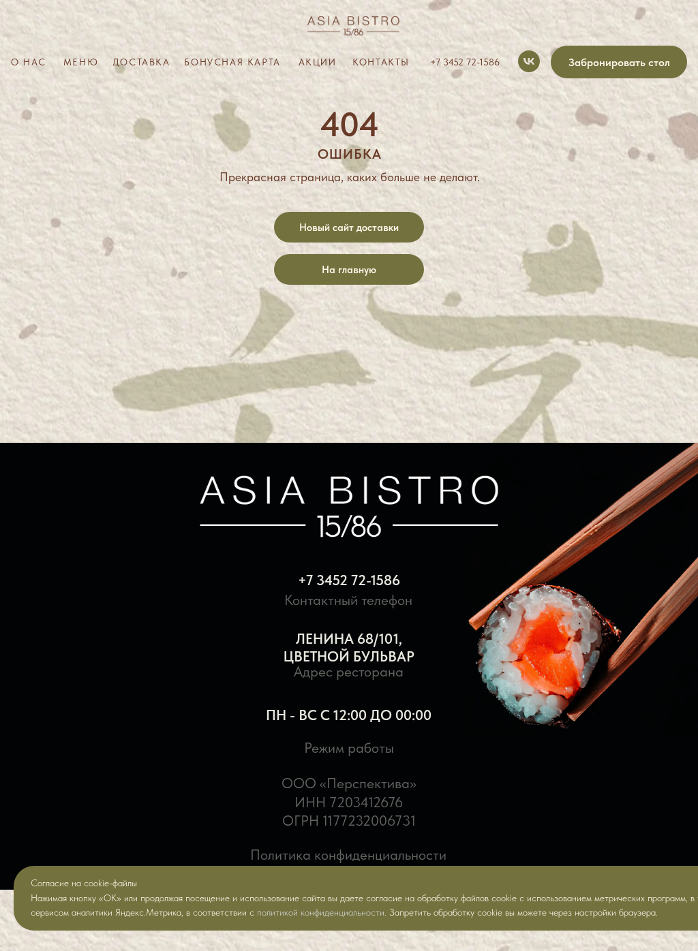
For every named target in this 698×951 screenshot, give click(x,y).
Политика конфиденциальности (348, 854)
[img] (349, 28)
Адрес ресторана (349, 671)
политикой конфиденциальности (320, 912)
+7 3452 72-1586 (349, 580)
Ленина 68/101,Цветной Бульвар (349, 647)
